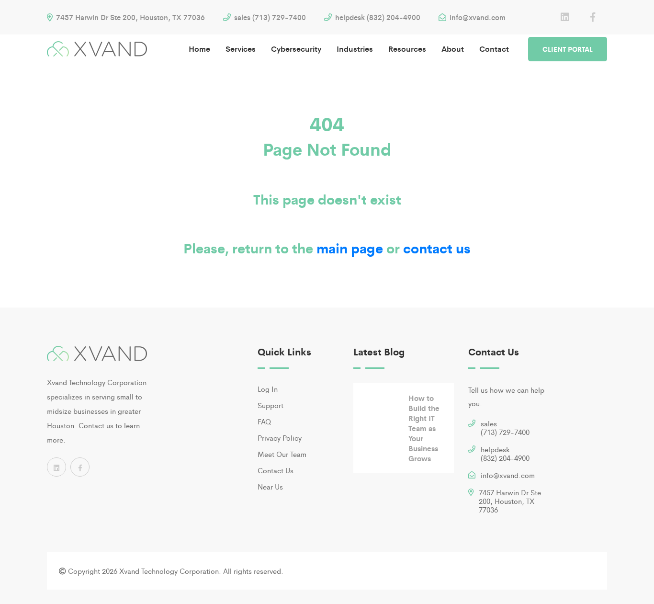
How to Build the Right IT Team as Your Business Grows (424, 428)
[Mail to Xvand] (471, 476)
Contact (494, 48)
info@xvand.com (477, 17)
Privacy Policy (280, 438)
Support (270, 405)
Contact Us (275, 470)
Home (199, 48)
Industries (355, 48)
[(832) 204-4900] (471, 450)
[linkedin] (56, 467)
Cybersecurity (296, 48)
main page (349, 247)
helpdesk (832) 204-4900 (376, 17)
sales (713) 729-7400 (269, 17)
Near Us (270, 486)
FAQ (264, 421)
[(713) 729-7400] (471, 424)
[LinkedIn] (564, 17)
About (452, 48)
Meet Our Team (282, 454)
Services (241, 48)
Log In (268, 389)
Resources (407, 48)
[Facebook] (592, 17)
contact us (437, 247)
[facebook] (80, 467)
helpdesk (505, 453)
